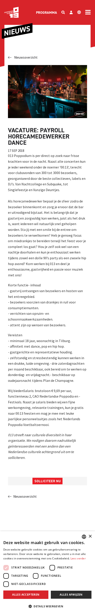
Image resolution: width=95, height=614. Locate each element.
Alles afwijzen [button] (71, 594)
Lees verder (78, 558)
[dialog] (47, 572)
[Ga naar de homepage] (11, 12)
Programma (46, 12)
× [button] (90, 536)
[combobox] (84, 537)
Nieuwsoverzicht (26, 57)
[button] (47, 606)
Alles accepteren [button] (25, 594)
